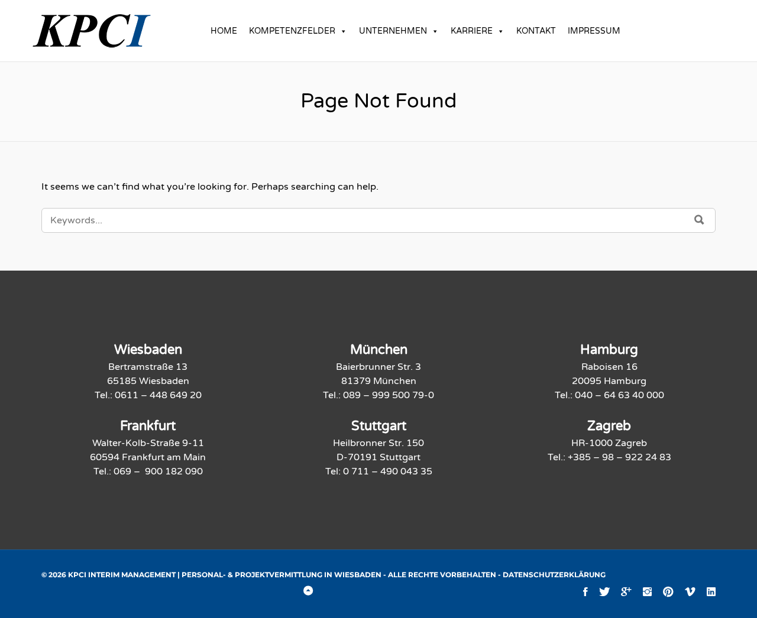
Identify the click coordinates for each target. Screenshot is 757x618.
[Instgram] (647, 591)
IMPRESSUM (594, 31)
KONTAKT (536, 31)
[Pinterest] (668, 591)
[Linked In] (711, 591)
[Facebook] (585, 591)
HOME (224, 31)
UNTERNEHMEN (393, 31)
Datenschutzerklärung (554, 574)
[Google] (626, 591)
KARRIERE (472, 31)
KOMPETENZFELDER (292, 31)
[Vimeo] (690, 591)
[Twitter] (604, 591)
